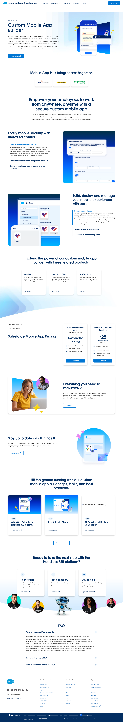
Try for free (75, 361)
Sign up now (15, 453)
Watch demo (15, 56)
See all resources (61, 543)
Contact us (103, 361)
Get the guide (15, 530)
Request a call (55, 592)
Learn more (28, 291)
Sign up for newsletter (89, 592)
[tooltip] (21, 324)
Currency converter (14, 324)
